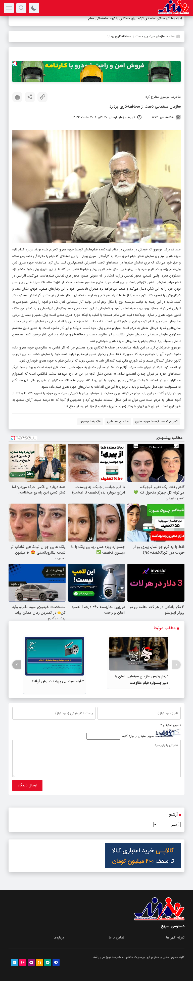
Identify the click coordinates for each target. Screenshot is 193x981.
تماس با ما (116, 937)
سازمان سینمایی (118, 421)
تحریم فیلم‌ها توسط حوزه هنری (156, 421)
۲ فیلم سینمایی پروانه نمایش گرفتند (57, 681)
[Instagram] (22, 962)
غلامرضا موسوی (90, 421)
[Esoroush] (56, 962)
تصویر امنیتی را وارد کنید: (138, 736)
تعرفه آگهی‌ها (175, 937)
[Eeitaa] (39, 962)
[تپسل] (14, 63)
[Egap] (31, 962)
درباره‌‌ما (59, 937)
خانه (171, 36)
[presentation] (176, 664)
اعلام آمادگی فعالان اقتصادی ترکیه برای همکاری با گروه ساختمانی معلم (135, 18)
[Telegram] (14, 962)
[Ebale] (47, 962)
